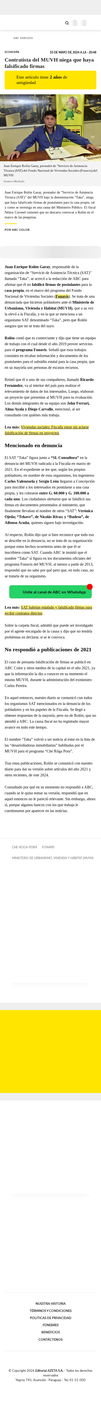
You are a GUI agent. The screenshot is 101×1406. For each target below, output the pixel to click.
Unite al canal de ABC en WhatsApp (54, 592)
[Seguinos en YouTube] (54, 1386)
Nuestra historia (51, 1303)
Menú (94, 23)
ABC (13, 22)
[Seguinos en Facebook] (43, 1386)
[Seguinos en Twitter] (48, 1386)
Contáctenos (50, 1339)
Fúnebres (51, 1325)
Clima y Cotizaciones (59, 22)
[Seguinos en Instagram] (59, 1386)
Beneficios (50, 1332)
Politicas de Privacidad (50, 1318)
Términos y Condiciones (51, 1310)
